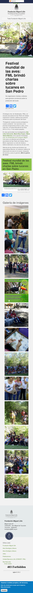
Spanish (13, 1)
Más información (5, 587)
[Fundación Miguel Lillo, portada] (16, 10)
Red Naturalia (7, 562)
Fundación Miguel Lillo (9, 545)
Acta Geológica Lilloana (9, 548)
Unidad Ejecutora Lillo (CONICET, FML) (14, 559)
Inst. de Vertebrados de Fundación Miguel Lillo (15, 138)
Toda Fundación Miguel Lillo (16, 18)
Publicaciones (7, 556)
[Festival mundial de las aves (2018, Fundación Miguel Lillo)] (16, 241)
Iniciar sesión (8, 564)
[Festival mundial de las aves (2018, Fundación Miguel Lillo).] (16, 266)
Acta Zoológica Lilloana (9, 551)
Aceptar (4, 590)
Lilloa (4, 554)
